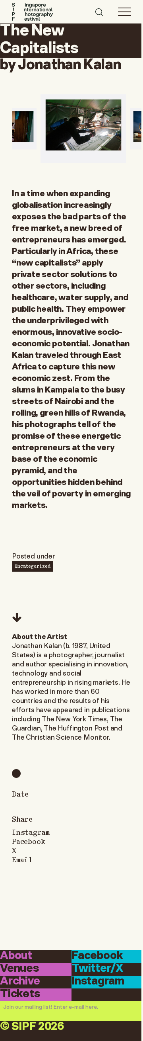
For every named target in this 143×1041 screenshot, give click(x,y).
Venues (19, 969)
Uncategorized (32, 565)
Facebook (28, 841)
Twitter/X (97, 969)
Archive (20, 981)
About (16, 955)
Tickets (20, 994)
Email (22, 859)
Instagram (30, 831)
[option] (83, 128)
